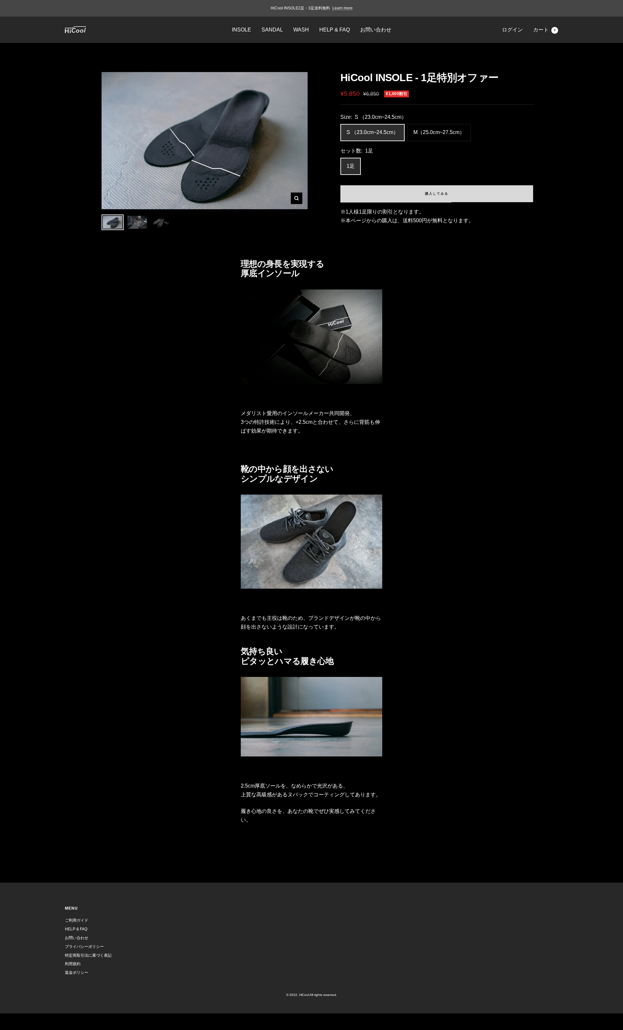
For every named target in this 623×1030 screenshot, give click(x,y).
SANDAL (272, 29)
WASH (301, 29)
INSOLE (241, 29)
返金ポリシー (76, 972)
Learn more (342, 8)
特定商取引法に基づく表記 (88, 955)
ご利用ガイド (76, 920)
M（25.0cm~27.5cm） (439, 132)
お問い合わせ (375, 29)
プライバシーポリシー (84, 946)
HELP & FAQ (334, 29)
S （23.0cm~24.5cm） (372, 132)
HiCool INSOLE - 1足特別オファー (419, 77)
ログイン (512, 29)
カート (544, 29)
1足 (351, 166)
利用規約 (72, 964)
